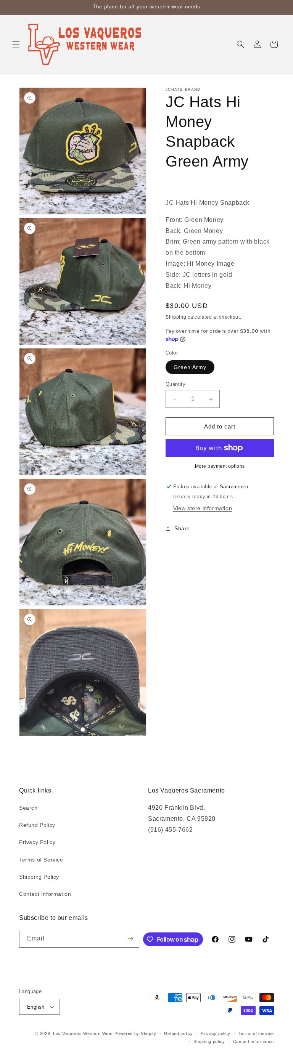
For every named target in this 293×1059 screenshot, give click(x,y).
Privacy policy (215, 1033)
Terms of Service (41, 860)
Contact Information (45, 894)
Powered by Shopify (135, 1033)
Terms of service (256, 1033)
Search (28, 808)
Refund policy (178, 1033)
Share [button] (182, 528)
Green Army (190, 367)
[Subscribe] (130, 939)
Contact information (253, 1041)
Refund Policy (37, 825)
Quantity (175, 384)
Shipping (176, 317)
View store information (202, 508)
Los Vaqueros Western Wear (83, 1033)
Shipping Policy (39, 877)
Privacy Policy (37, 842)
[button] (16, 44)
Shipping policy (209, 1041)
